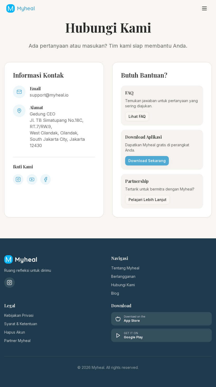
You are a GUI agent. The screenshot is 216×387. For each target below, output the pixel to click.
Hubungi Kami (123, 285)
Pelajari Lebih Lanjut (147, 199)
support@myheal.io (49, 95)
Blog (115, 293)
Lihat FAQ (137, 116)
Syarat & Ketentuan (20, 323)
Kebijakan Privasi (18, 315)
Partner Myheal (17, 340)
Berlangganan (123, 276)
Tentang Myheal (125, 268)
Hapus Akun (14, 332)
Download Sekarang (147, 160)
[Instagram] (9, 282)
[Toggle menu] (204, 8)
